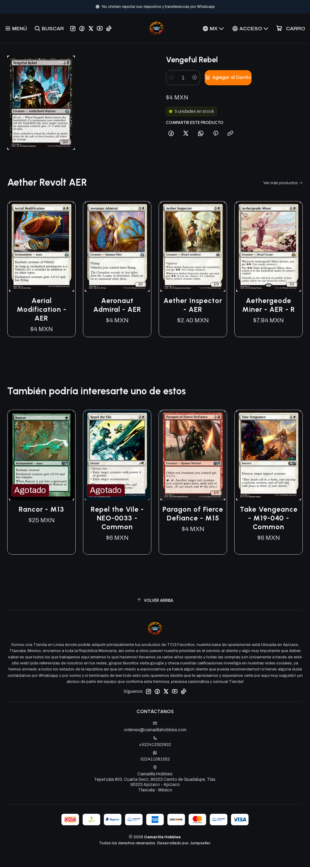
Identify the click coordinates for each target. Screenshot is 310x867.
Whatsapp (184, 7)
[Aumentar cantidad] (195, 77)
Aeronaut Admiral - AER (117, 305)
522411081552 (155, 759)
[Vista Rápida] (64, 246)
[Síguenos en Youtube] (100, 28)
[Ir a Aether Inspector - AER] (193, 246)
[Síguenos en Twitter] (91, 28)
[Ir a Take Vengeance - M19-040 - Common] (268, 455)
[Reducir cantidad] (171, 77)
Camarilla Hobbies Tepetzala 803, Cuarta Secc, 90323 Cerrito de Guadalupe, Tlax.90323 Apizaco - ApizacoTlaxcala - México (155, 782)
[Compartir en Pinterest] (215, 133)
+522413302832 (155, 744)
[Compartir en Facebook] (171, 133)
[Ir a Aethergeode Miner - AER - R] (268, 246)
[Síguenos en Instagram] (73, 28)
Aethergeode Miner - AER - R (268, 305)
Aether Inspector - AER (192, 305)
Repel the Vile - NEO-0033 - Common (117, 518)
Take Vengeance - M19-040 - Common (269, 518)
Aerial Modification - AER (41, 309)
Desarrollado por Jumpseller (183, 843)
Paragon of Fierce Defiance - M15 (193, 513)
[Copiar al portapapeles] (230, 133)
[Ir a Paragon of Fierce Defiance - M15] (193, 455)
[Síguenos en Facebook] (82, 28)
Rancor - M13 (41, 509)
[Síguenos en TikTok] (109, 28)
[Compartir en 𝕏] (186, 133)
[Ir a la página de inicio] (156, 28)
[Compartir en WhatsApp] (201, 133)
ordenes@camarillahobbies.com (155, 730)
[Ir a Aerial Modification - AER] (41, 246)
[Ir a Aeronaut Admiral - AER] (117, 246)
